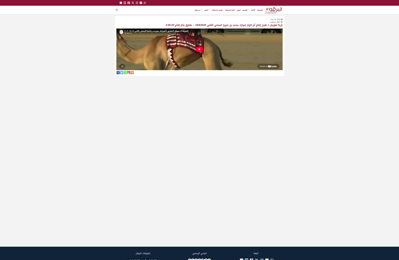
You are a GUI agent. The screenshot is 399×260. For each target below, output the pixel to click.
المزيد (206, 10)
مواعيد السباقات (217, 10)
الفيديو (245, 10)
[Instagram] (128, 72)
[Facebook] (118, 72)
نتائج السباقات (230, 10)
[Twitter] (121, 72)
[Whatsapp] (125, 72)
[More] (132, 72)
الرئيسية (260, 10)
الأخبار (253, 10)
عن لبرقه (198, 10)
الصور (239, 10)
